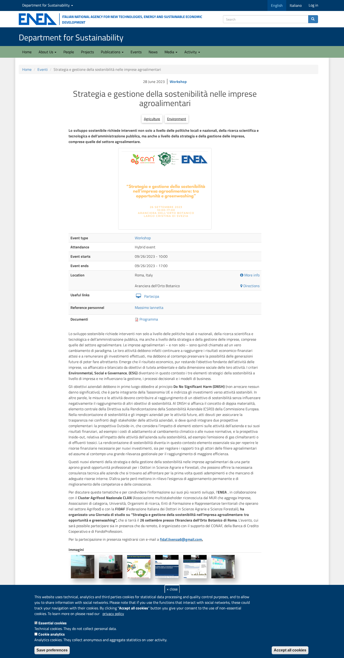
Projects (87, 52)
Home (27, 52)
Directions (251, 286)
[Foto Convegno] (82, 566)
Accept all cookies (290, 650)
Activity (191, 52)
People (68, 52)
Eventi (42, 69)
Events (136, 52)
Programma (148, 319)
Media (170, 52)
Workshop (178, 81)
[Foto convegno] (164, 189)
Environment (176, 119)
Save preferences (52, 650)
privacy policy (113, 613)
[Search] (313, 19)
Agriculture (152, 119)
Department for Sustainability (46, 5)
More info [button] (251, 275)
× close (172, 589)
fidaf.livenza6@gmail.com (181, 539)
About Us (46, 52)
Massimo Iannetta (149, 307)
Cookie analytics (51, 634)
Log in (313, 5)
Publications (111, 52)
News (153, 52)
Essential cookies (52, 623)
